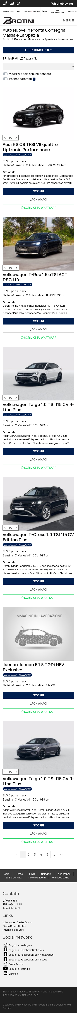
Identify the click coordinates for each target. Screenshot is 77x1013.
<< (16, 854)
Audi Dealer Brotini (13, 929)
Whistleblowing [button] (62, 4)
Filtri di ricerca (37, 50)
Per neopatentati (21, 79)
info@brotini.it (14, 904)
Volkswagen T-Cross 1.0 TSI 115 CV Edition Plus (38, 537)
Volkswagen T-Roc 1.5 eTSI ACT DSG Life (35, 277)
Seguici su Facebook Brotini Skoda (27, 959)
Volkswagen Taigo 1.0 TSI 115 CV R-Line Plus (38, 406)
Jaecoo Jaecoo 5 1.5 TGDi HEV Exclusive (33, 667)
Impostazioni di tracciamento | (53, 1004)
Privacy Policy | (27, 1004)
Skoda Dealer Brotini (14, 926)
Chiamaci (40, 199)
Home (6, 874)
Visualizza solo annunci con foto (30, 74)
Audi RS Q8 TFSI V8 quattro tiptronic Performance (30, 146)
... (54, 854)
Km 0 (32, 874)
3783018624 (13, 908)
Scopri (38, 191)
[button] (67, 20)
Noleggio (46, 874)
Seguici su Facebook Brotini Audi (26, 950)
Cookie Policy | (11, 1004)
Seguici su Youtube (19, 968)
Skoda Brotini (15, 964)
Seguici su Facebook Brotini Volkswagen (31, 954)
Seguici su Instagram (20, 945)
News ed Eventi (37, 877)
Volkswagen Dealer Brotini (17, 922)
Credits (7, 1008)
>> (61, 854)
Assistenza (64, 874)
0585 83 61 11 (13, 900)
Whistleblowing (60, 877)
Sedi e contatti (14, 877)
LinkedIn (13, 973)
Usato (19, 874)
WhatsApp (40, 208)
